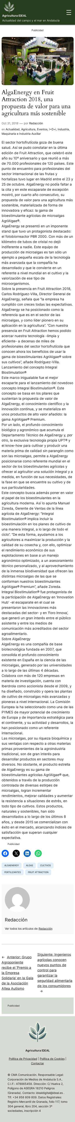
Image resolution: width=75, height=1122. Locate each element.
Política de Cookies (52, 1058)
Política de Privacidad (23, 1058)
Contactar (37, 1063)
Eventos (42, 129)
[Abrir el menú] (69, 12)
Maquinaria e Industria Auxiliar (21, 133)
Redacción (36, 123)
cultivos (45, 865)
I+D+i (52, 129)
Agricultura (28, 129)
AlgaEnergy (11, 865)
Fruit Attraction (38, 872)
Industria (63, 129)
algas (29, 865)
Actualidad (13, 129)
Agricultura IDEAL (14, 15)
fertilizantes (12, 872)
